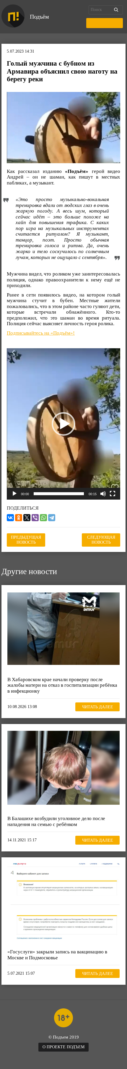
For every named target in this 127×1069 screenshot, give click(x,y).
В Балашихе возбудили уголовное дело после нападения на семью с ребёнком (56, 821)
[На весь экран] (112, 494)
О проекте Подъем (63, 1047)
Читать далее (97, 707)
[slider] (59, 493)
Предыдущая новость (26, 539)
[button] (63, 424)
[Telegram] (51, 517)
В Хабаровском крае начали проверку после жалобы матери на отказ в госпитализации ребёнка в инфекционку (62, 685)
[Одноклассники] (18, 517)
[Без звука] (103, 494)
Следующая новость (101, 539)
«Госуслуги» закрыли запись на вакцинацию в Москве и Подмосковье (57, 955)
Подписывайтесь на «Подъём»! (41, 333)
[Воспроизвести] (14, 494)
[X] (26, 517)
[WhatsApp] (43, 517)
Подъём (39, 16)
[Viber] (35, 517)
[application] (63, 424)
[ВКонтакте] (10, 517)
